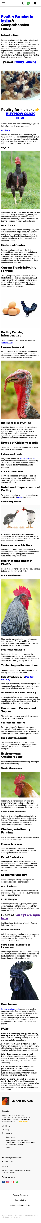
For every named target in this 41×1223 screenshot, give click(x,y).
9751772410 (8, 1161)
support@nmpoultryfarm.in (13, 1158)
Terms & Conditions (16, 1217)
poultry (20, 497)
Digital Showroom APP (25, 1215)
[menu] (3, 3)
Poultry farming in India (10, 1009)
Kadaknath (24, 458)
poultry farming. (7, 342)
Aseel (35, 458)
